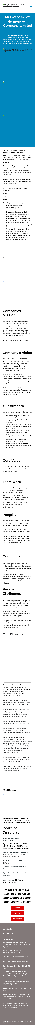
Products (17, 907)
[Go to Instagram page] (13, 933)
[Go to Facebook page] (8, 933)
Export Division (17, 918)
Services (17, 913)
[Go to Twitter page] (4, 933)
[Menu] (31, 6)
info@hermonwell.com (15, 950)
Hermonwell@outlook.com (11, 952)
